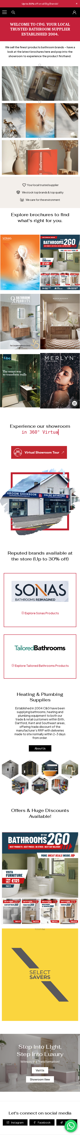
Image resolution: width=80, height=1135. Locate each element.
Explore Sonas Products (41, 613)
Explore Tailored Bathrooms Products (41, 666)
